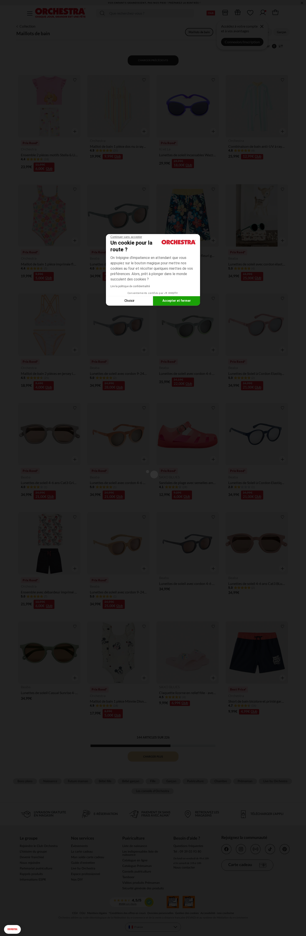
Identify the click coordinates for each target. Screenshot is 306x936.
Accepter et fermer (176, 300)
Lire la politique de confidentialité (130, 286)
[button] (12, 929)
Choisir (129, 300)
